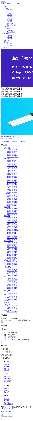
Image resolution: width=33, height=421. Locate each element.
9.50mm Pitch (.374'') (12, 214)
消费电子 (9, 37)
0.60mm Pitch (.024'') (12, 160)
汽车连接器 (7, 216)
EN (19, 3)
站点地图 (8, 411)
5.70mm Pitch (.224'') (12, 186)
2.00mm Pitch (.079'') (12, 151)
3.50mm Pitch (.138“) (12, 180)
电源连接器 (7, 207)
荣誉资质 (9, 20)
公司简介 (9, 10)
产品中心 (3, 141)
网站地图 (3, 411)
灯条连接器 (7, 266)
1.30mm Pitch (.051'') (12, 169)
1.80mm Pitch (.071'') (12, 171)
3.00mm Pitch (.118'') (12, 155)
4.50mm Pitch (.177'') (12, 185)
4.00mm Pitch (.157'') (12, 204)
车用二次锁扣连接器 (9, 260)
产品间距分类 (11, 32)
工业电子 (9, 38)
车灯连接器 (7, 148)
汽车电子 (9, 35)
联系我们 (6, 42)
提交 (2, 322)
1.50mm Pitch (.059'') (12, 149)
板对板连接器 (8, 310)
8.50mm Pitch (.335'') (12, 192)
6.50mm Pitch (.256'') (12, 190)
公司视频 (9, 16)
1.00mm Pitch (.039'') (12, 163)
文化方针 (9, 13)
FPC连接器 (7, 304)
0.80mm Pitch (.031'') (12, 161)
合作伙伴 (9, 21)
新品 (8, 28)
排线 (5, 294)
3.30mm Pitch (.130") (12, 157)
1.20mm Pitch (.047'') (12, 164)
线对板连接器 (8, 158)
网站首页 (6, 6)
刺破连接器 (7, 290)
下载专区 (6, 40)
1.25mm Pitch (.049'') (12, 166)
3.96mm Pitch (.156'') (10, 136)
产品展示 (6, 26)
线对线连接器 (8, 193)
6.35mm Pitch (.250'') (12, 189)
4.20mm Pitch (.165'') (12, 183)
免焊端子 (6, 300)
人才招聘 (9, 45)
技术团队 (9, 11)
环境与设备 (10, 23)
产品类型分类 (11, 30)
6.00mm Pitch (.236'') (12, 187)
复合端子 (6, 302)
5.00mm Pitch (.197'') (12, 257)
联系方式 (9, 43)
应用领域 (6, 33)
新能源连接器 (8, 268)
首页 (3, 136)
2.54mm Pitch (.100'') (12, 177)
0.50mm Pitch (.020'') (12, 217)
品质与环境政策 (11, 25)
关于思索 (6, 8)
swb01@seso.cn (12, 336)
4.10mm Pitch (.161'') (12, 182)
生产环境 (6, 402)
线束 (5, 276)
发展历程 (9, 18)
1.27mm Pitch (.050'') (12, 167)
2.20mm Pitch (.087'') (12, 152)
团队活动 (9, 15)
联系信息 (6, 399)
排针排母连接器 (8, 241)
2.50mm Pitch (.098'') (12, 154)
